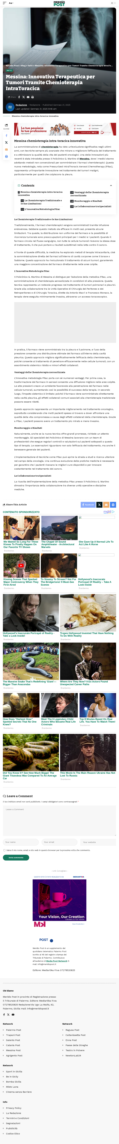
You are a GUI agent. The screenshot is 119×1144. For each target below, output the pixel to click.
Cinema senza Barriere (19, 1091)
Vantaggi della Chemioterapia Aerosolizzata (89, 194)
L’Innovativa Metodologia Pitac (42, 209)
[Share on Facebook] (19, 97)
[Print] (32, 97)
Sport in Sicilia (14, 1071)
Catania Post (13, 1045)
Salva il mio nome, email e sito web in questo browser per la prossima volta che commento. (48, 850)
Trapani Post (13, 1035)
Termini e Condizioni (17, 1118)
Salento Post (13, 1040)
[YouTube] (13, 1015)
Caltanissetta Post (75, 1035)
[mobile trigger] (5, 3)
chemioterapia (49, 146)
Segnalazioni (13, 1123)
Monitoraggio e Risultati (88, 201)
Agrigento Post (14, 1055)
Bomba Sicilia (13, 1081)
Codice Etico (13, 1133)
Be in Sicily (12, 1076)
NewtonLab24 (73, 1055)
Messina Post (13, 1050)
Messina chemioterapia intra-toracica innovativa (40, 193)
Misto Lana (12, 1086)
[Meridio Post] (59, 3)
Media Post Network (56, 961)
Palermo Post (13, 1030)
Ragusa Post (72, 1030)
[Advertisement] (65, 322)
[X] (8, 1015)
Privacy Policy (13, 1108)
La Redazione (13, 1113)
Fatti (9, 70)
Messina (84, 158)
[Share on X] (23, 97)
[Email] (28, 97)
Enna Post (71, 1040)
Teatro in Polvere (75, 1050)
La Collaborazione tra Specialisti (92, 206)
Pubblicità (11, 1128)
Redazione (21, 105)
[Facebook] (4, 1015)
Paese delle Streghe (77, 1045)
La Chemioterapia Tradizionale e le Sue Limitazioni (41, 202)
